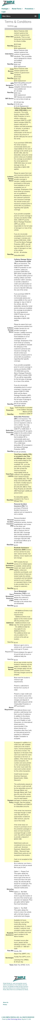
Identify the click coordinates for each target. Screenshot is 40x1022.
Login (4, 12)
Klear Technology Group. (14, 1019)
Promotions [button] (29, 9)
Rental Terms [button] (17, 9)
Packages (5, 9)
